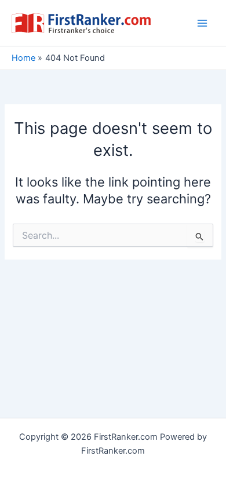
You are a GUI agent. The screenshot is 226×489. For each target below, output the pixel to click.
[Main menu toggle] (202, 23)
